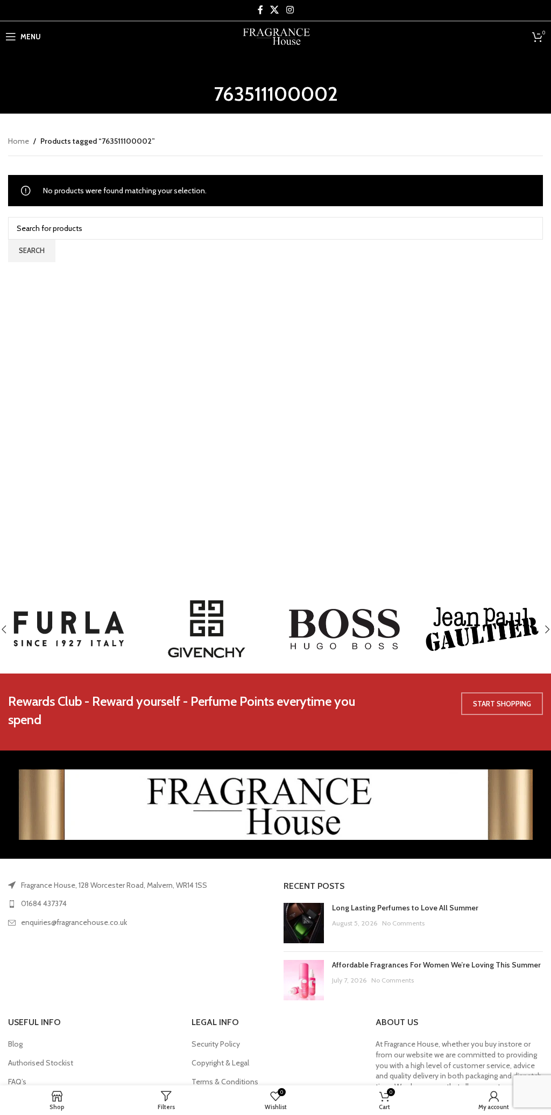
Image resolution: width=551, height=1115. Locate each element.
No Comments (403, 923)
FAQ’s (17, 1081)
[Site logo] (275, 35)
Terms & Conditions (225, 1081)
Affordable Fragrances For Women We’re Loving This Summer (436, 965)
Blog (15, 1044)
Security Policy (216, 1044)
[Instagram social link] (289, 10)
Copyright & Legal (220, 1063)
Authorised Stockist (40, 1063)
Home (18, 141)
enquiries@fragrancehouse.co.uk (74, 922)
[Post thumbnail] (304, 923)
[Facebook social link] (260, 10)
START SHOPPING (502, 703)
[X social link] (274, 10)
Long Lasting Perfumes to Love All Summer (405, 908)
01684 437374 (44, 903)
